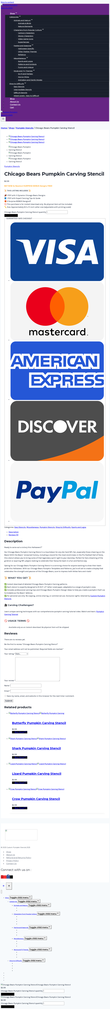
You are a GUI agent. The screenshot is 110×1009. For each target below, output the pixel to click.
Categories (13, 902)
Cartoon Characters (26, 33)
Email (7, 691)
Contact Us (15, 104)
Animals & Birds (24, 23)
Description (14, 532)
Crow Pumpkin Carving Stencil (36, 799)
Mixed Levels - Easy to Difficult (26, 96)
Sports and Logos (25, 61)
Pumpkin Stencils (12, 166)
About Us (14, 102)
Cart (12, 107)
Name (7, 686)
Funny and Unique (26, 67)
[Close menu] (1, 892)
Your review (9, 680)
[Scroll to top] (3, 886)
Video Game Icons (25, 39)
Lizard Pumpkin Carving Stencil (36, 773)
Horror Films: (23, 77)
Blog (12, 99)
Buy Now (12, 215)
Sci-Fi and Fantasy (25, 74)
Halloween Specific (26, 49)
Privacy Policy (12, 861)
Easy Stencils (19, 87)
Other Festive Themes (27, 52)
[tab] (57, 532)
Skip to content (7, 2)
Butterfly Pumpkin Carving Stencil (39, 723)
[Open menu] (3, 119)
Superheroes (23, 42)
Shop (8, 852)
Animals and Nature (21, 905)
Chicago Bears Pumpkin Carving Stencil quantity (25, 212)
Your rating (9, 654)
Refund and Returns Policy (18, 858)
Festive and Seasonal (21, 927)
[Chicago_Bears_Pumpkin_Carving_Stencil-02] (26, 139)
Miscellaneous (33, 527)
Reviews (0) (13, 535)
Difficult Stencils (20, 93)
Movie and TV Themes (21, 950)
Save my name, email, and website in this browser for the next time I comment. (40, 696)
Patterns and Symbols (27, 64)
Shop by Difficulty (63, 527)
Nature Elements (25, 26)
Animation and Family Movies (30, 80)
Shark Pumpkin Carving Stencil (36, 748)
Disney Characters (25, 36)
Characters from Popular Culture (25, 914)
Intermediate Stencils (23, 90)
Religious (22, 55)
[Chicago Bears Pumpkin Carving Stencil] (26, 136)
